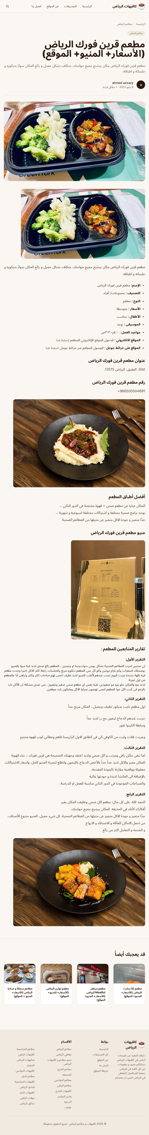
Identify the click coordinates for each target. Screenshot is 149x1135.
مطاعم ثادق (28, 1076)
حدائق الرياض (27, 1103)
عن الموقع (53, 6)
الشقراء (31, 1065)
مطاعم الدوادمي (63, 1080)
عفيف (68, 1107)
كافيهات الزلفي (26, 1054)
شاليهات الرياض (26, 1059)
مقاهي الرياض (63, 1054)
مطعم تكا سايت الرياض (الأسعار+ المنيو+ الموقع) (131, 992)
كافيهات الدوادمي (25, 1070)
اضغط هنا (52, 348)
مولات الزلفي (27, 1097)
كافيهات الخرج (63, 1090)
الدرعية (67, 1101)
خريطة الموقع (101, 1070)
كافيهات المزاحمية (25, 1081)
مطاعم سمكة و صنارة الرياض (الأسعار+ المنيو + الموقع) (20, 992)
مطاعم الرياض (124, 23)
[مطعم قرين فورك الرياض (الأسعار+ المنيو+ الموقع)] (74, 224)
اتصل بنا (36, 6)
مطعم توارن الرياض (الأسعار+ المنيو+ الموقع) (57, 992)
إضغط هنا (62, 340)
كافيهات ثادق (27, 1092)
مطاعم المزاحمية (26, 1048)
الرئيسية (87, 6)
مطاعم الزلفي (64, 1085)
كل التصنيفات (100, 1054)
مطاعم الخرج (64, 1069)
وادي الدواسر (64, 1096)
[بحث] (7, 6)
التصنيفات (70, 6)
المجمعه (66, 1074)
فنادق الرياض (27, 1087)
